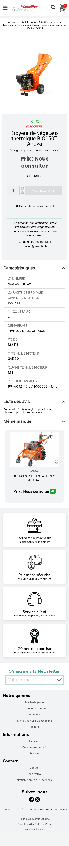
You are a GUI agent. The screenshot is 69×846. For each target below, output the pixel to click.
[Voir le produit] (53, 491)
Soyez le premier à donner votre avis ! (35, 150)
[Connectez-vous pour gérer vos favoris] (37, 121)
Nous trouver (34, 774)
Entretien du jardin (34, 708)
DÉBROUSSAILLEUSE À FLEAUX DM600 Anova (34, 478)
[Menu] (5, 8)
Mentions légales (34, 829)
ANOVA (34, 471)
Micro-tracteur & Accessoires (34, 720)
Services (34, 753)
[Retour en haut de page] (61, 835)
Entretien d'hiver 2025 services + (34, 780)
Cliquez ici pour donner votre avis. (23, 412)
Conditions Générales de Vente (34, 824)
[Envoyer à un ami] (32, 121)
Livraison (34, 741)
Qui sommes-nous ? (34, 747)
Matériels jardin (34, 702)
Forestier (34, 714)
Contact (34, 767)
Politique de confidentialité (34, 818)
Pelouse (34, 726)
